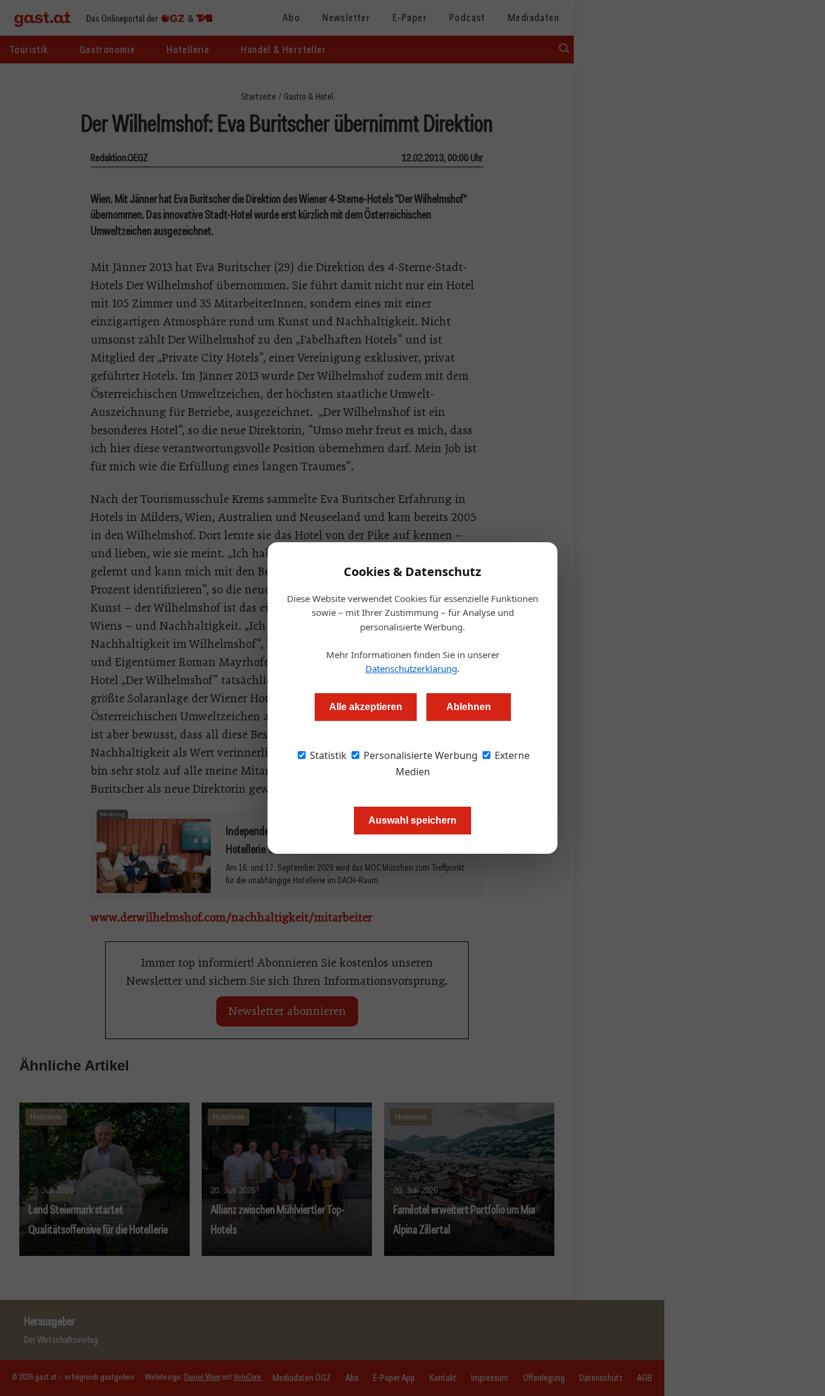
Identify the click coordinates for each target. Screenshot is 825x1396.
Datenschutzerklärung (411, 668)
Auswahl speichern (412, 820)
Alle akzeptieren (365, 707)
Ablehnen (468, 707)
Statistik (327, 755)
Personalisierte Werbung (419, 755)
